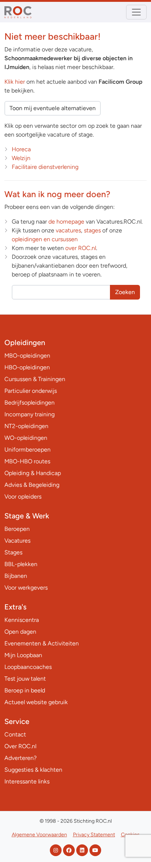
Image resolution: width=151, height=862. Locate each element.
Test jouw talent (25, 678)
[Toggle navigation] (136, 12)
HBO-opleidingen (27, 367)
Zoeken (125, 292)
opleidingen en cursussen (45, 239)
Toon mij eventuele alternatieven (53, 108)
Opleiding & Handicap (32, 473)
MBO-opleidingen (27, 355)
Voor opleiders (22, 496)
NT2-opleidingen (26, 426)
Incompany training (29, 414)
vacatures (68, 230)
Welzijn (21, 158)
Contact (15, 734)
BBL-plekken (20, 564)
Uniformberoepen (27, 449)
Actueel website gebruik (36, 702)
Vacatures (17, 540)
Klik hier (14, 81)
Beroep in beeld (24, 690)
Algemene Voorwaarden (39, 835)
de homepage (66, 221)
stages (92, 230)
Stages (13, 552)
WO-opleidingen (25, 437)
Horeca (21, 149)
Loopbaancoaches (28, 666)
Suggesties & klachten (33, 769)
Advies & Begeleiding (31, 484)
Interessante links (26, 781)
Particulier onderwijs (30, 390)
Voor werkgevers (26, 587)
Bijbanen (15, 575)
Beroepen (17, 528)
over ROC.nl (80, 248)
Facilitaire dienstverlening (45, 166)
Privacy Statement (94, 835)
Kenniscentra (21, 619)
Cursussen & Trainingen (34, 379)
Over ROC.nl (20, 746)
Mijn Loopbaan (23, 655)
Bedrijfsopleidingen (29, 402)
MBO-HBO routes (27, 461)
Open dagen (20, 631)
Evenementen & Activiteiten (41, 643)
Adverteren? (20, 757)
